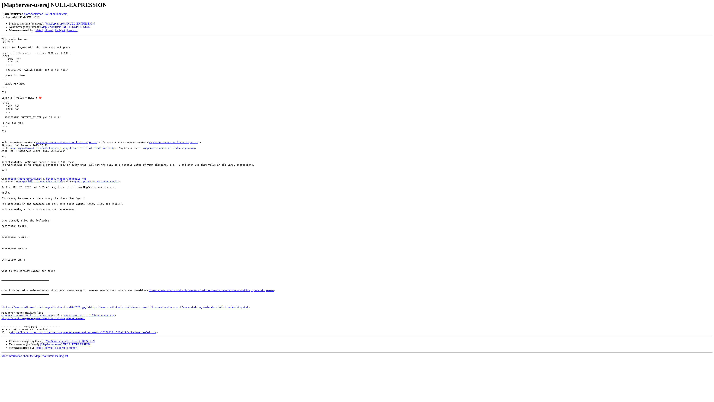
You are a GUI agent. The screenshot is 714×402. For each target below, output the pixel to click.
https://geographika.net (24, 178)
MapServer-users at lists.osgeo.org (26, 315)
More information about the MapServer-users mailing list (34, 356)
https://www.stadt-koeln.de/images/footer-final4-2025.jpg (44, 307)
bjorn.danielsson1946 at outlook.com (45, 13)
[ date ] (39, 30)
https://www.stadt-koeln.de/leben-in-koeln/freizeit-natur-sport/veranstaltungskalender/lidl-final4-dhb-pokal (168, 307)
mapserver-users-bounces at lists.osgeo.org (67, 142)
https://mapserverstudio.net (66, 178)
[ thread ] (49, 30)
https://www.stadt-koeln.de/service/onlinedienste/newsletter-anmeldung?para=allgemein (211, 290)
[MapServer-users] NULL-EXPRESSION (70, 23)
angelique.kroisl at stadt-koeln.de (35, 148)
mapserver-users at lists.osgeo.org (174, 142)
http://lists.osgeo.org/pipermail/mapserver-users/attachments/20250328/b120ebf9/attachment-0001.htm (83, 332)
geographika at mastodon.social (40, 181)
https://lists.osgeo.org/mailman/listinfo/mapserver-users (43, 318)
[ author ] (72, 30)
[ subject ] (61, 30)
